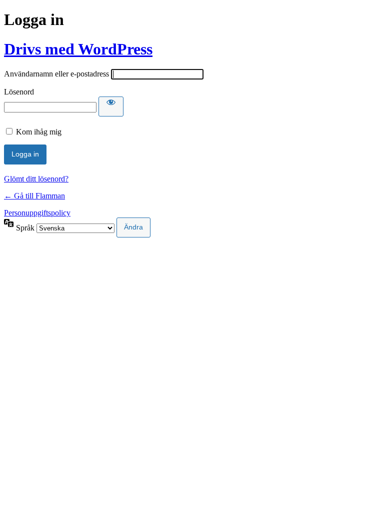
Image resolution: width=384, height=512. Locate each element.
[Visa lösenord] (111, 106)
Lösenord (19, 92)
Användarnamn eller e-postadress (56, 74)
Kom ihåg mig (39, 132)
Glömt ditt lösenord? (36, 178)
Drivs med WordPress (78, 49)
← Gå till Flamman (34, 196)
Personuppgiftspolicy (37, 212)
